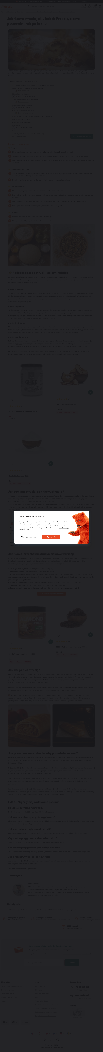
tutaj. (60, 528)
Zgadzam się (51, 537)
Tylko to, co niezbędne (28, 537)
